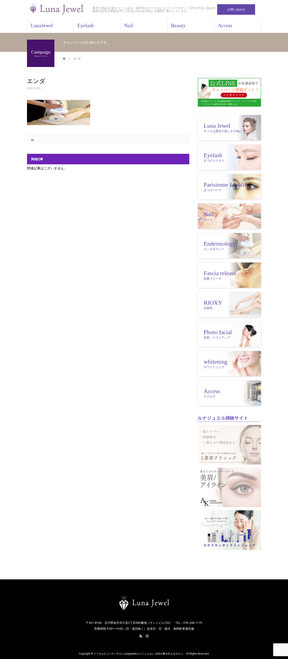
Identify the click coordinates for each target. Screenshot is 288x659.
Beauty (178, 25)
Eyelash (85, 25)
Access (225, 25)
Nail (128, 25)
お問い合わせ (236, 9)
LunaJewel (42, 25)
